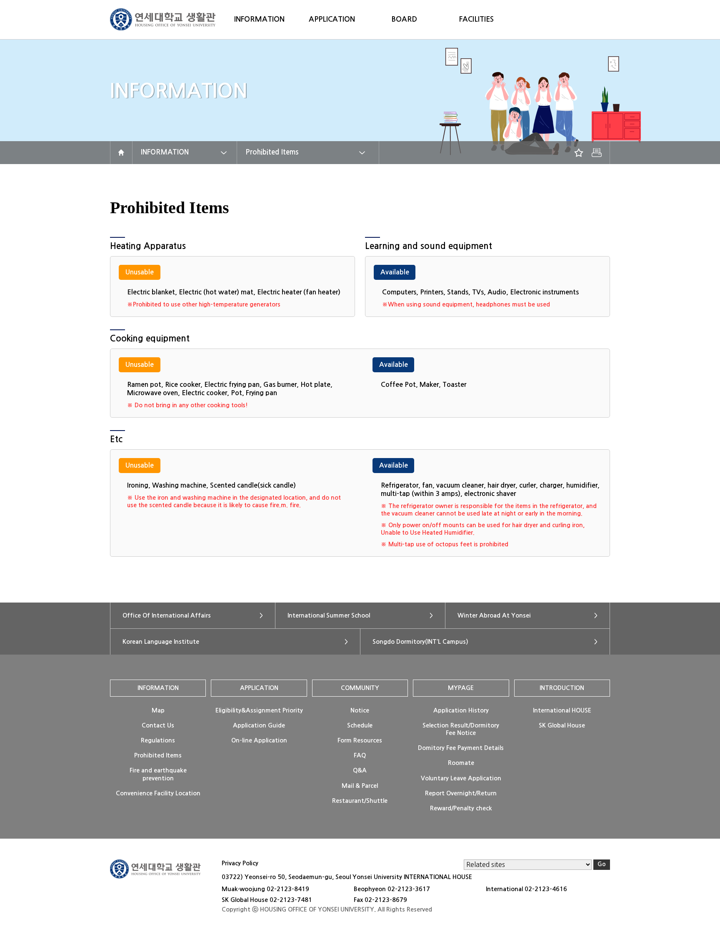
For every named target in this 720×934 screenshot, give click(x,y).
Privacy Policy (240, 863)
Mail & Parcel (360, 786)
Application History (461, 710)
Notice (359, 710)
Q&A (360, 770)
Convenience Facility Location (158, 793)
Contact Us (158, 725)
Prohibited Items (271, 152)
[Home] (121, 152)
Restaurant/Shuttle (360, 801)
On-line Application (259, 740)
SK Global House (562, 725)
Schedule (359, 725)
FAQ (360, 755)
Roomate (461, 763)
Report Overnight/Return (461, 793)
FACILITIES (476, 19)
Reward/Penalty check (461, 808)
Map (158, 710)
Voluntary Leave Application (461, 778)
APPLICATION (332, 19)
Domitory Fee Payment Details (461, 748)
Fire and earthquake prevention (158, 774)
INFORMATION (259, 19)
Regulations (158, 740)
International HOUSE (562, 710)
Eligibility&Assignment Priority (259, 710)
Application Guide (259, 725)
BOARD (404, 19)
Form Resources (360, 740)
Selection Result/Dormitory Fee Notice (460, 729)
